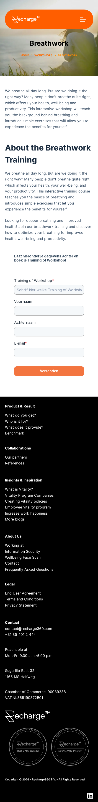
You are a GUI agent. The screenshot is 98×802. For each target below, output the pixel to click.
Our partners (16, 457)
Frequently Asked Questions (29, 569)
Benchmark (14, 433)
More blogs (15, 519)
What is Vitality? (19, 489)
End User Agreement (23, 593)
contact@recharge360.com (28, 628)
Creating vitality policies (26, 501)
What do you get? (20, 415)
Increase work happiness (26, 513)
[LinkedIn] (90, 796)
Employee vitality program (28, 507)
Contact (12, 563)
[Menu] (83, 19)
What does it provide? (24, 427)
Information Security (22, 551)
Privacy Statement (21, 605)
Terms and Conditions (24, 599)
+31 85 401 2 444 (20, 634)
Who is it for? (16, 421)
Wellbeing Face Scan (23, 557)
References (14, 463)
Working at (14, 545)
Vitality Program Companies (29, 495)
